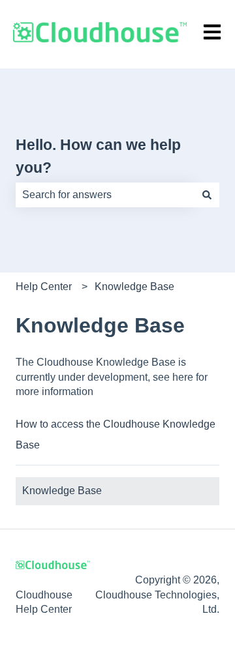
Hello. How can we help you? (98, 156)
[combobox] (105, 195)
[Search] (207, 195)
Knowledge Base (134, 286)
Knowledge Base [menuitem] (62, 490)
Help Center (44, 286)
